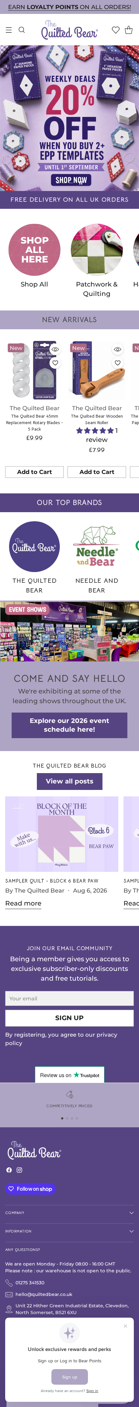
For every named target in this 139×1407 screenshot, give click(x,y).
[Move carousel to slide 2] (64, 183)
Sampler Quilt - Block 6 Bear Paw (52, 881)
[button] (95, 430)
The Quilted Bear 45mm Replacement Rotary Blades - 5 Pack (34, 422)
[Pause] (81, 183)
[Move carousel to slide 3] (71, 183)
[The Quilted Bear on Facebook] (9, 1171)
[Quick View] (55, 349)
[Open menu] (8, 29)
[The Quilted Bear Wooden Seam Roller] (97, 370)
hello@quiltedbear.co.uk (44, 1294)
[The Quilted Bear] (69, 29)
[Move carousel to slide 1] (58, 183)
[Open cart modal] (128, 29)
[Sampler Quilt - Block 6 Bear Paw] (61, 834)
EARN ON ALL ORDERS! (69, 7)
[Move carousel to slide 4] (77, 1118)
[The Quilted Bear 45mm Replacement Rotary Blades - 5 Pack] (34, 370)
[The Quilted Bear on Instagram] (19, 1171)
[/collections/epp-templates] (69, 118)
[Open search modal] (21, 29)
